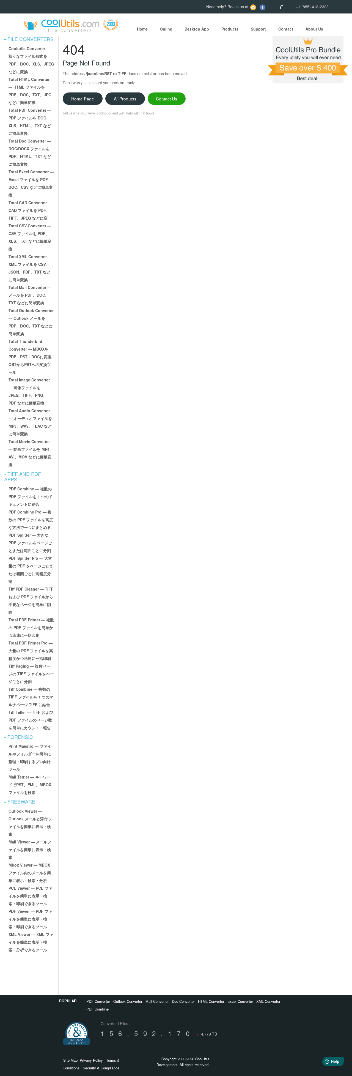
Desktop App (197, 29)
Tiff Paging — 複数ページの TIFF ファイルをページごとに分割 (31, 673)
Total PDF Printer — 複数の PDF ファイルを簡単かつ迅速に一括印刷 (31, 627)
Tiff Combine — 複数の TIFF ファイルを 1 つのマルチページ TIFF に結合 (31, 696)
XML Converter (268, 1001)
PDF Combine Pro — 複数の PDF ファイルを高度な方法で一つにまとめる (31, 519)
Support (258, 29)
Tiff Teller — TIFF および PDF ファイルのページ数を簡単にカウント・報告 (31, 719)
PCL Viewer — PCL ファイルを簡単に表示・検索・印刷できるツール (30, 895)
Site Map (70, 1060)
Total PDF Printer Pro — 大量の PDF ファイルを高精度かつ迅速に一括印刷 (31, 650)
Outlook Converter (127, 1001)
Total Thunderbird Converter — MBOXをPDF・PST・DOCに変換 (30, 348)
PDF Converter (98, 1001)
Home (142, 29)
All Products (125, 98)
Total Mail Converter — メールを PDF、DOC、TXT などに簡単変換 (30, 295)
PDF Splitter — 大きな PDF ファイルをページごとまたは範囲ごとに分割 (30, 542)
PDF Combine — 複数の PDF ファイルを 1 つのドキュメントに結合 (31, 496)
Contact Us (166, 98)
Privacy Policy (91, 1060)
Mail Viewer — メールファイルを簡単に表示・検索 (30, 849)
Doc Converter (183, 1001)
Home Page (82, 98)
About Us (314, 29)
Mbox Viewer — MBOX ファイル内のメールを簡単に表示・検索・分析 (30, 872)
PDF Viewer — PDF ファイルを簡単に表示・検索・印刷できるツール (30, 918)
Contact (285, 29)
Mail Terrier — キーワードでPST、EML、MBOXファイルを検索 (30, 784)
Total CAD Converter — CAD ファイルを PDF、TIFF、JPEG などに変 (30, 210)
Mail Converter (157, 1001)
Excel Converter (240, 1001)
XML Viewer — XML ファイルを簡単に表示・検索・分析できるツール (31, 942)
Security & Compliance (101, 1067)
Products (229, 29)
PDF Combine (97, 1009)
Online (166, 29)
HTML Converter (211, 1001)
